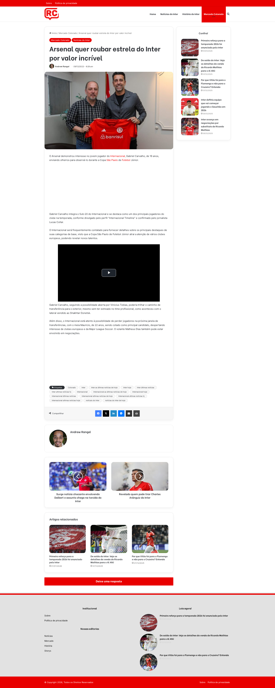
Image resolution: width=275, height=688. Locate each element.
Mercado (48, 641)
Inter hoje (127, 387)
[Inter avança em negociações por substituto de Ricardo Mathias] (190, 126)
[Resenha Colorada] (51, 14)
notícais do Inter (92, 400)
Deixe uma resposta (109, 581)
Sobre (49, 3)
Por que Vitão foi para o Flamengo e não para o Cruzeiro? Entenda (150, 557)
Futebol (126, 160)
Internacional (117, 156)
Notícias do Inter (169, 14)
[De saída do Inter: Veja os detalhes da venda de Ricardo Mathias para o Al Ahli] (109, 539)
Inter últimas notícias (145, 387)
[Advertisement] (108, 188)
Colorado (72, 387)
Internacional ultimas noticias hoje (66, 400)
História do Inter (190, 14)
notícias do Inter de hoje (115, 400)
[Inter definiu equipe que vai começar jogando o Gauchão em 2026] (190, 107)
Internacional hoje (139, 392)
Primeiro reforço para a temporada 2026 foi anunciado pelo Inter (65, 559)
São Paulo (112, 160)
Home (153, 14)
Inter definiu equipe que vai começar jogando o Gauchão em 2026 (213, 105)
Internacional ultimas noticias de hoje (97, 396)
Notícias (48, 636)
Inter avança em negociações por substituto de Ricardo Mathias (212, 124)
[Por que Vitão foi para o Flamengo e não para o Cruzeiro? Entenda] (150, 539)
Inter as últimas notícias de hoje (104, 387)
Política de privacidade (66, 3)
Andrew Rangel (62, 66)
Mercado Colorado (214, 14)
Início (54, 33)
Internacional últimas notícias (64, 396)
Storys (47, 650)
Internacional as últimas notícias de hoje (110, 392)
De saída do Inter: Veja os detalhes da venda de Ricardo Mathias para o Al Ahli (107, 559)
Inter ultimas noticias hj (61, 392)
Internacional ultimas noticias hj (131, 396)
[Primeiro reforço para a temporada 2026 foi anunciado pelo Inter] (67, 539)
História (48, 646)
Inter (83, 387)
